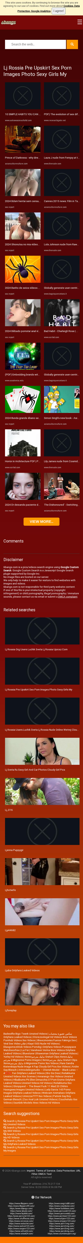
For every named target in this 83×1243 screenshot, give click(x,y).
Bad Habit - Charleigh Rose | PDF (62, 331)
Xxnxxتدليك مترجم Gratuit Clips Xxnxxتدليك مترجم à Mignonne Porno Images (38, 1058)
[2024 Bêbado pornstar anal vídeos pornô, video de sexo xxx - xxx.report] (23, 325)
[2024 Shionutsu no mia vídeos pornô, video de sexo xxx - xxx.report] (23, 238)
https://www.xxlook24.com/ (21, 1233)
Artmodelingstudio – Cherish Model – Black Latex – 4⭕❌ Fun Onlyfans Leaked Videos (40, 1071)
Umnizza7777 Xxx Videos (37, 1096)
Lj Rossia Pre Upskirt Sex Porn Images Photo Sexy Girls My (38, 689)
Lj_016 (9, 810)
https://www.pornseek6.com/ (62, 1213)
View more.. (41, 522)
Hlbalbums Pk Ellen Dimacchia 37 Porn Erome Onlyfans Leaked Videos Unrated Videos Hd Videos (39, 1081)
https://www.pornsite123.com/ (21, 1216)
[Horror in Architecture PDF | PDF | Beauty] (23, 455)
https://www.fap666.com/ (21, 1213)
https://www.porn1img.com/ (61, 1223)
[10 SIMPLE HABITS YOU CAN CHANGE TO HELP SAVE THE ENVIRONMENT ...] (23, 108)
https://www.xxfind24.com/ (21, 1231)
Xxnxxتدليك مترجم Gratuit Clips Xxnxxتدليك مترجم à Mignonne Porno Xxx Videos (40, 1061)
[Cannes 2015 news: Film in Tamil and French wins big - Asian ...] (62, 195)
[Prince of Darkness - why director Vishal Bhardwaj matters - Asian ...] (23, 152)
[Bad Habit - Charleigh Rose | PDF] (62, 325)
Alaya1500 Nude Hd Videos (43, 1043)
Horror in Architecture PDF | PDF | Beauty (28, 461)
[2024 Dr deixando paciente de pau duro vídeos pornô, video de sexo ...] (23, 499)
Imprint (31, 1170)
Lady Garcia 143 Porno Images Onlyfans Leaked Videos (37, 1091)
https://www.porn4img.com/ (61, 1231)
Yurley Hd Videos (13, 1056)
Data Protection (66, 1170)
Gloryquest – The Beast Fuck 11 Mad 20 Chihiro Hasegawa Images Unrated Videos (35, 1088)
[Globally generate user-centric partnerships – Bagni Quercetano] (62, 282)
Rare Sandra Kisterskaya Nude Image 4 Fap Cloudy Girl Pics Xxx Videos (38, 1065)
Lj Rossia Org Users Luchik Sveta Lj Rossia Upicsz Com (36, 649)
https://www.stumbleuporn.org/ (62, 1233)
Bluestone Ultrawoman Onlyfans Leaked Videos (50, 1053)
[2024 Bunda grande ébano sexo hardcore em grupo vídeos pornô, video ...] (23, 412)
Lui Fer (25, 1050)
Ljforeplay (10, 1010)
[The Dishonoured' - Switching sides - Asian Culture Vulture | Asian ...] (62, 499)
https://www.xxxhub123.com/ (21, 1226)
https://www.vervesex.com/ (21, 1221)
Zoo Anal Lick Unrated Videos (40, 1099)
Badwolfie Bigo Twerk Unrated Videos (25, 1033)
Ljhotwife (10, 890)
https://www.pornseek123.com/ (62, 1211)
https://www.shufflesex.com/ (21, 1218)
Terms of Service (45, 1170)
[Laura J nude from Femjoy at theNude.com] (62, 152)
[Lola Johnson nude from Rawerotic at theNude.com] (62, 238)
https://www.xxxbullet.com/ (21, 1223)
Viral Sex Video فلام (14, 1043)
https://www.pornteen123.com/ (62, 1216)
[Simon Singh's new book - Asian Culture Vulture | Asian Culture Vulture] (62, 412)
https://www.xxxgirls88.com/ (62, 1203)
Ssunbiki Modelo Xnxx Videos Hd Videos (36, 1102)
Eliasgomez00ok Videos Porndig (22, 1047)
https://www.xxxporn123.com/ (21, 1228)
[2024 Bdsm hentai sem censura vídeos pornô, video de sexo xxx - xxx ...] (23, 195)
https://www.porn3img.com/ (61, 1228)
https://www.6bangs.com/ (21, 1208)
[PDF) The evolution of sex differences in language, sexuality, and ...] (62, 108)
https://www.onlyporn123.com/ (62, 1221)
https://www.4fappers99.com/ (21, 1206)
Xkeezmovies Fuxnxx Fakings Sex (56, 1040)
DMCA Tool (45, 1174)
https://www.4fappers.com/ (21, 1203)
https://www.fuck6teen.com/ (62, 1208)
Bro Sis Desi (53, 1073)
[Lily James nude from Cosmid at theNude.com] (62, 455)
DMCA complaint (67, 596)
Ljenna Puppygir (14, 850)
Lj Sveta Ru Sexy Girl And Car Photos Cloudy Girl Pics (35, 769)
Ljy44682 (10, 930)
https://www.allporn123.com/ (62, 1218)
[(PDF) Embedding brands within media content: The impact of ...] (23, 368)
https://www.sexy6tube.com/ (62, 1206)
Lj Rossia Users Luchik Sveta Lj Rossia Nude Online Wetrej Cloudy (42, 729)
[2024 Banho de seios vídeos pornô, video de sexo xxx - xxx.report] (23, 282)
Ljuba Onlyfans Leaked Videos (22, 970)
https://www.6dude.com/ (21, 1211)
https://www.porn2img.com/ (61, 1226)
